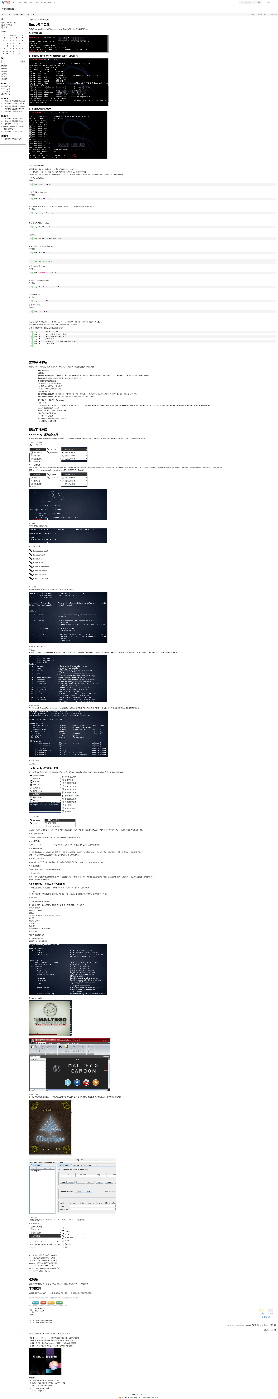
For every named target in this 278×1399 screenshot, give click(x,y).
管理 (32, 14)
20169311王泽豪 (40, 1309)
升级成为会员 (266, 1317)
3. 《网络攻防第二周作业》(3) (10, 124)
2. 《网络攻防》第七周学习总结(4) (12, 121)
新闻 (25, 2)
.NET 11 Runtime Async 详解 (39, 1388)
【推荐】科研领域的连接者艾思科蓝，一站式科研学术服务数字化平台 (51, 1346)
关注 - (42, 1311)
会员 (14, 2)
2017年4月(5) (5, 91)
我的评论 (4, 71)
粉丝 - (37, 1311)
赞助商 (43, 2)
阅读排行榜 (4, 98)
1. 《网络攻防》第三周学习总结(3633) (13, 101)
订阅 (27, 14)
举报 (274, 1325)
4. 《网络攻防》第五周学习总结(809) (13, 109)
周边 (20, 2)
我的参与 (4, 74)
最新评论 (4, 76)
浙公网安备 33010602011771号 (131, 1397)
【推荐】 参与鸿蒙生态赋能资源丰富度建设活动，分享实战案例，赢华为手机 (53, 1340)
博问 (31, 2)
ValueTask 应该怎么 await (38, 1391)
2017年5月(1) (5, 89)
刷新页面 (267, 1330)
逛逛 (61, 1334)
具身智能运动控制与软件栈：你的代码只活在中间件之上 (47, 1383)
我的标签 (4, 79)
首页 (10, 14)
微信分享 (59, 1303)
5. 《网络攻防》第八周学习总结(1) (12, 132)
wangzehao (8, 8)
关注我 (43, 1303)
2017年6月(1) (5, 86)
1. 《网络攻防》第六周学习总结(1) (12, 139)
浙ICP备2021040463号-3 (150, 1397)
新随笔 (16, 14)
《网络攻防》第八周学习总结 (44, 1320)
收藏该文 (51, 1303)
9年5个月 (9, 25)
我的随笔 (4, 69)
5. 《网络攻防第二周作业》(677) (11, 111)
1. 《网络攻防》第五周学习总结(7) (12, 119)
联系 (21, 14)
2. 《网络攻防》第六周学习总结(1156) (13, 104)
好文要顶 (35, 1303)
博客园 (4, 14)
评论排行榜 (4, 116)
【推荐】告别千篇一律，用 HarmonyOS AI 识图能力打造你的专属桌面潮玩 (52, 1343)
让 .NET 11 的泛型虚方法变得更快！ (41, 1385)
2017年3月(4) (5, 94)
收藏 (271, 1325)
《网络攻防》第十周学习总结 (44, 1323)
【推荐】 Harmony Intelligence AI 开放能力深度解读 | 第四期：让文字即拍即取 (54, 1338)
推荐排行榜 (4, 136)
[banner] (5, 2)
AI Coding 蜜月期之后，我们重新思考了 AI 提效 (45, 1380)
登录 (54, 1334)
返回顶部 (273, 1330)
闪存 (37, 2)
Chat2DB (51, 2)
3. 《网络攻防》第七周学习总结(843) (13, 106)
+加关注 (31, 1315)
